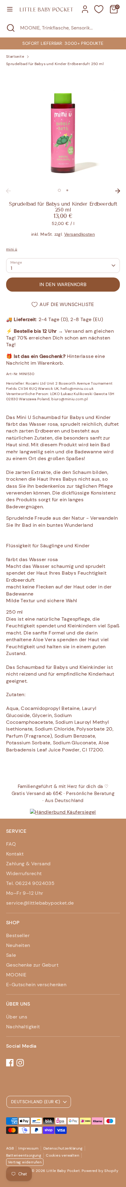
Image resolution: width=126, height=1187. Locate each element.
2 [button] (67, 190)
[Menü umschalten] (10, 9)
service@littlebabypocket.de (40, 903)
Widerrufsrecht (24, 873)
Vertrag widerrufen (25, 1162)
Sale (11, 955)
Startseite (15, 56)
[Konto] (85, 6)
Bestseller (18, 935)
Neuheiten (18, 945)
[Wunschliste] (98, 9)
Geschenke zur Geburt (32, 965)
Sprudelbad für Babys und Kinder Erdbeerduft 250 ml (55, 63)
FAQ (11, 844)
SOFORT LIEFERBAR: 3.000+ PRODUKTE (62, 43)
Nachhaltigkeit (23, 1026)
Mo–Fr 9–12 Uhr (24, 893)
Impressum (28, 1148)
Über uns (16, 1017)
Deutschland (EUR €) (35, 1101)
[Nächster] (117, 191)
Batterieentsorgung (23, 1155)
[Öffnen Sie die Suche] (10, 27)
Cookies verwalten (62, 1155)
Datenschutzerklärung (63, 1148)
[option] (63, 43)
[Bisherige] (8, 191)
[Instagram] (20, 1062)
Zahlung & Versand (28, 863)
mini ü (11, 249)
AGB (10, 1148)
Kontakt (15, 854)
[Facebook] (9, 1062)
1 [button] (59, 190)
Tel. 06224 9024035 (30, 883)
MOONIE (16, 975)
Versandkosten (79, 234)
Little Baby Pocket (63, 1170)
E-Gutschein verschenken (36, 984)
